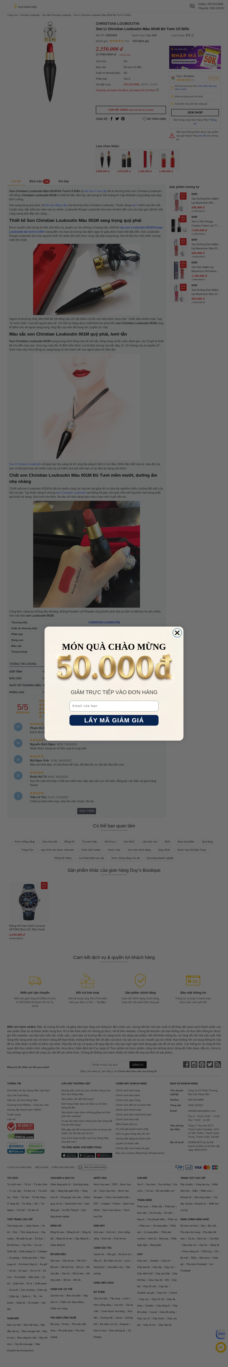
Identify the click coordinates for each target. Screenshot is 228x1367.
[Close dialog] (177, 632)
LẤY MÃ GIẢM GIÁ (114, 720)
